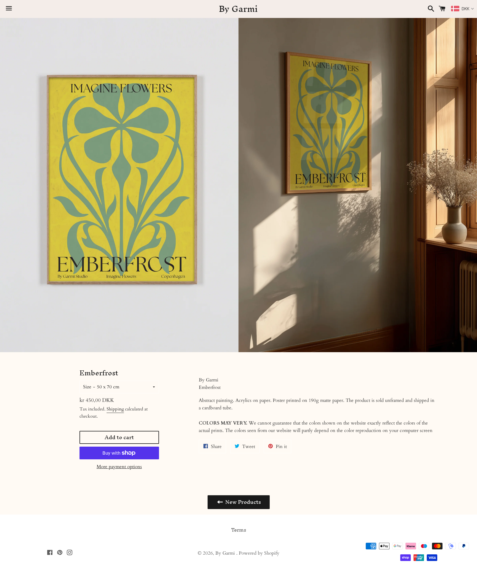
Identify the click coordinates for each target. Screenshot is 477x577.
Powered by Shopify (259, 553)
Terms (238, 530)
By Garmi (238, 9)
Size (87, 387)
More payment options (119, 466)
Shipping (115, 409)
